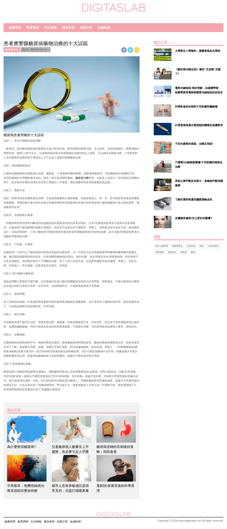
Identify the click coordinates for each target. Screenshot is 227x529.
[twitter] (131, 49)
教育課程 (33, 27)
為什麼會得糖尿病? (21, 447)
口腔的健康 (213, 246)
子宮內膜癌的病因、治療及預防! (194, 143)
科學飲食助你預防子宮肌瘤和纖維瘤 (196, 106)
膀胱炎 (184, 252)
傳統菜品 (172, 252)
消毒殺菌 (159, 252)
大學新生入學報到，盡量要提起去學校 (197, 50)
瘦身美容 (68, 27)
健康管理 (15, 27)
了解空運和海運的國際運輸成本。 (195, 199)
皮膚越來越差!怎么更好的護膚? (193, 218)
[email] (137, 49)
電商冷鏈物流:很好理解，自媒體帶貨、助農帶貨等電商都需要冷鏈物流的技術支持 (199, 92)
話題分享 (86, 27)
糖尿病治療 (82, 177)
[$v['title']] (162, 55)
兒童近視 (191, 246)
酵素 (193, 252)
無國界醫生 (177, 246)
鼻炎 (202, 246)
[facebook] (124, 49)
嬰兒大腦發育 (161, 246)
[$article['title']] (26, 429)
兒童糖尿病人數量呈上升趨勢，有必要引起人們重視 (70, 452)
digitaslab (113, 7)
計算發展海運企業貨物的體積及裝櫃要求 (199, 125)
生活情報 (51, 27)
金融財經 (104, 27)
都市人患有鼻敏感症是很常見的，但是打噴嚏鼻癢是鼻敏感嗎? (70, 490)
